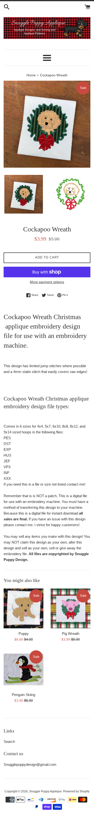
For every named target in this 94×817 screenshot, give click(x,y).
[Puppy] (23, 608)
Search (9, 741)
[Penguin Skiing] (23, 669)
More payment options (47, 282)
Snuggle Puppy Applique (45, 791)
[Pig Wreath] (70, 608)
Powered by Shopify (76, 791)
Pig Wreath (70, 633)
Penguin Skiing (23, 695)
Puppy (24, 633)
